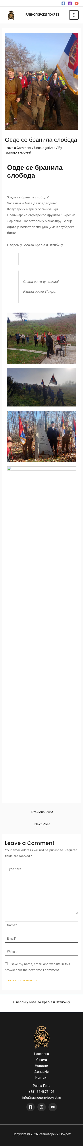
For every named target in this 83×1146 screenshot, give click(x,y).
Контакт (41, 1078)
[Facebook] (63, 3)
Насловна (41, 1054)
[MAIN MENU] (74, 15)
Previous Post (42, 812)
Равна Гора (41, 1086)
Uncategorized (44, 148)
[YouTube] (77, 3)
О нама (41, 1060)
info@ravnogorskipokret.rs (41, 1098)
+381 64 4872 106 (41, 1092)
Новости (41, 1066)
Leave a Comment (18, 148)
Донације (41, 1072)
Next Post (42, 824)
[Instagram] (70, 3)
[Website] (41, 953)
